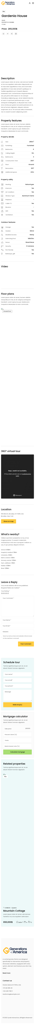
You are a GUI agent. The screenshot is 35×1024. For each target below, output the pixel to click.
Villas (3, 20)
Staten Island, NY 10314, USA (12, 985)
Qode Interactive (13, 1018)
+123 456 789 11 (8, 991)
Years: (7, 740)
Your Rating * (5, 591)
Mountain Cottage (14, 910)
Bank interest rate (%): (12, 746)
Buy (4, 11)
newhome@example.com (11, 994)
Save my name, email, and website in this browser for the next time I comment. (17, 637)
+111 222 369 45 (7, 988)
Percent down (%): (11, 734)
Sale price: (8, 729)
